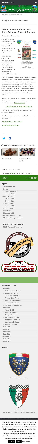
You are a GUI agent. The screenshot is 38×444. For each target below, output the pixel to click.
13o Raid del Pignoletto (13, 305)
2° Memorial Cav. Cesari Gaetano (11, 121)
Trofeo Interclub (15, 15)
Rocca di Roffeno (11, 312)
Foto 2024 (7, 288)
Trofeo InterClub (9, 187)
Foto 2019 (7, 334)
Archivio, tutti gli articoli (12, 215)
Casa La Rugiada (19, 103)
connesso (13, 173)
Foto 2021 (7, 329)
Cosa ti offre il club (11, 191)
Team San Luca (7, 2)
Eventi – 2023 (10, 201)
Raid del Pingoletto (12, 317)
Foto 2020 (7, 331)
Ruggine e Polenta (11, 293)
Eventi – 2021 (10, 206)
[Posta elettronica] (32, 178)
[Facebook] (26, 178)
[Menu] (35, 2)
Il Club (5, 189)
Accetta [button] (11, 441)
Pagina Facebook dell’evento (10, 125)
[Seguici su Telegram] (35, 178)
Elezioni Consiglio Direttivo (13, 218)
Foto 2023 (7, 307)
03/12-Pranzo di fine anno (12, 227)
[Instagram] (29, 178)
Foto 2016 (7, 341)
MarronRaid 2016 (6, 159)
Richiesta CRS (8, 213)
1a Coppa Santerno (12, 303)
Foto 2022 (7, 327)
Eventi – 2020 (10, 208)
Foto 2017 (7, 339)
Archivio (4, 15)
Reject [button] (18, 441)
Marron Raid (9, 310)
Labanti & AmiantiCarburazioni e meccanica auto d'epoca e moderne (19, 411)
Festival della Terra (12, 298)
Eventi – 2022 (10, 203)
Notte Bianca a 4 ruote (13, 291)
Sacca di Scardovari (12, 296)
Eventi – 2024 (10, 199)
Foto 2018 (7, 336)
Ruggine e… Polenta (12, 319)
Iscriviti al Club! (10, 194)
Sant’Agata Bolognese (13, 300)
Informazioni (26, 441)
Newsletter (7, 211)
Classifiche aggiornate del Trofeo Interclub (19, 106)
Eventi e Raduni (9, 196)
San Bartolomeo (11, 324)
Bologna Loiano (11, 315)
